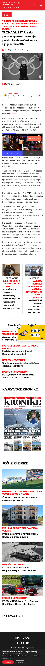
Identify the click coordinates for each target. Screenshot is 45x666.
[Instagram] (22, 643)
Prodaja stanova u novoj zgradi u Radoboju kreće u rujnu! (20, 350)
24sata (14, 113)
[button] (40, 5)
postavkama (6, 658)
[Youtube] (27, 643)
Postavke (20, 662)
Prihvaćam (7, 662)
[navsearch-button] (35, 5)
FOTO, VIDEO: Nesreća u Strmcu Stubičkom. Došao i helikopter (18, 375)
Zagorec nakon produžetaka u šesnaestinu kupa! (22, 496)
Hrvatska (6, 15)
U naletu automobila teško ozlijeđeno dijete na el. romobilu (20, 363)
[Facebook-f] (17, 643)
